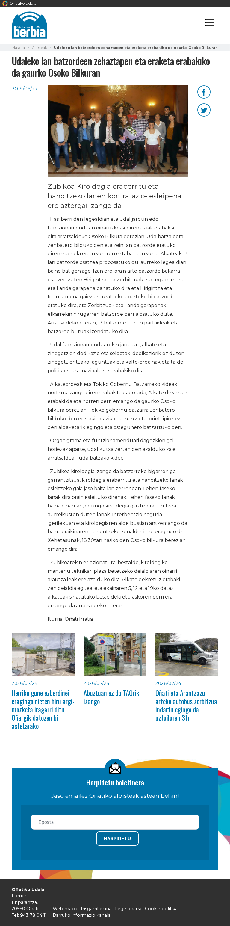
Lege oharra (128, 908)
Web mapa (65, 908)
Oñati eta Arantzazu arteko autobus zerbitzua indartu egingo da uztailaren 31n (186, 705)
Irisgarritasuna (96, 908)
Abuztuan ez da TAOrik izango (111, 697)
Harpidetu (117, 838)
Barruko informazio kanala (82, 915)
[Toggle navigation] (209, 23)
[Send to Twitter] (204, 109)
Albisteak (39, 48)
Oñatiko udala (23, 3)
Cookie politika (161, 908)
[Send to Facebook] (204, 91)
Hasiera (18, 48)
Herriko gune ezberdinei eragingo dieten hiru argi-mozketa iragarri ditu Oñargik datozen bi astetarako (43, 709)
